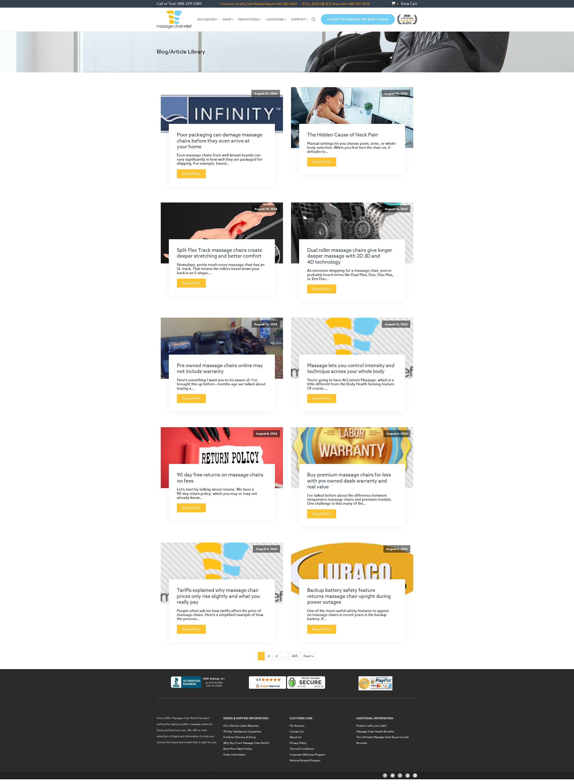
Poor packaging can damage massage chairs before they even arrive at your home (219, 140)
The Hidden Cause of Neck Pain (342, 134)
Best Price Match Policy (237, 748)
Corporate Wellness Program (307, 754)
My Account (297, 725)
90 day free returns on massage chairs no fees (220, 477)
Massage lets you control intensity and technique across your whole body (350, 368)
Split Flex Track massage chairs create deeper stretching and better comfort (219, 253)
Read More (191, 174)
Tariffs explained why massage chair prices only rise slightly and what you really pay (218, 596)
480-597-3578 (359, 4)
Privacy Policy (298, 743)
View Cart (409, 4)
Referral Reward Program (305, 760)
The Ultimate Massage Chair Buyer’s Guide (382, 737)
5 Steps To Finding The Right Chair (357, 19)
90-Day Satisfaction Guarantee (242, 731)
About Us (295, 737)
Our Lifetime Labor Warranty (241, 725)
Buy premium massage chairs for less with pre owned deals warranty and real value (349, 480)
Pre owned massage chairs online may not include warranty (220, 368)
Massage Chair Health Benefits (375, 731)
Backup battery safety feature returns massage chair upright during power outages (349, 596)
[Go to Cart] (395, 3)
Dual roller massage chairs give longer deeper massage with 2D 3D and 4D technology (349, 256)
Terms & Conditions (302, 748)
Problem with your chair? (371, 725)
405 (295, 656)
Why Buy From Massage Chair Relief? (246, 743)
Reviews (361, 743)
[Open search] (313, 19)
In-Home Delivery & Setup (239, 737)
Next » (309, 656)
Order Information (234, 754)
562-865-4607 (287, 4)
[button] (207, 19)
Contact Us (297, 731)
